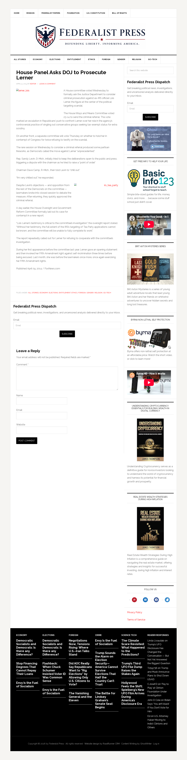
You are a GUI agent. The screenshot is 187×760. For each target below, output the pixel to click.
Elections (53, 293)
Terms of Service (136, 619)
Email (16, 319)
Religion (98, 293)
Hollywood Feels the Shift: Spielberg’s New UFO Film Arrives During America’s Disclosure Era (132, 693)
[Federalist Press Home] (90, 36)
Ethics (74, 293)
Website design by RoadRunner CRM (102, 744)
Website (20, 424)
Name (19, 395)
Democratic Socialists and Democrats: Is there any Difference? (26, 647)
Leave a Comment (47, 84)
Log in (156, 744)
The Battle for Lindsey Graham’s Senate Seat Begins (105, 700)
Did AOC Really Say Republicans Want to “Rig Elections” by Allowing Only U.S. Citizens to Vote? (80, 674)
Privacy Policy (134, 612)
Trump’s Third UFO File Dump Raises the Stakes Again (131, 669)
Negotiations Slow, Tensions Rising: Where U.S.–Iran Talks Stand (79, 647)
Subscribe (67, 334)
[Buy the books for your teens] (150, 269)
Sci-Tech (107, 293)
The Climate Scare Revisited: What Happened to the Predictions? (133, 647)
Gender (90, 293)
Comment (22, 364)
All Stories (33, 293)
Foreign (82, 293)
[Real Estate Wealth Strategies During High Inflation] (150, 528)
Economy (44, 293)
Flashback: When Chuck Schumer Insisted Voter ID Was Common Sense (54, 672)
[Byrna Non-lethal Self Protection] (149, 347)
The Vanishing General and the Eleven (80, 697)
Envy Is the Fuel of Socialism (27, 684)
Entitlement (65, 293)
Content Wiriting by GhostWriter (136, 744)
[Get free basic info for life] (150, 190)
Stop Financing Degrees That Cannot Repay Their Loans (26, 669)
